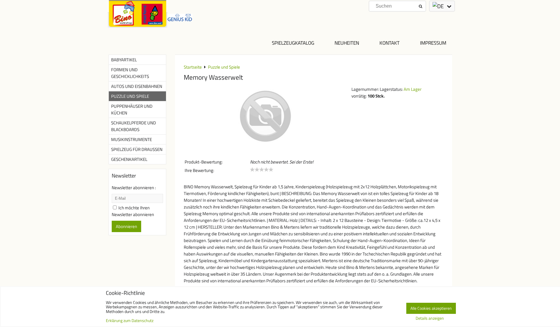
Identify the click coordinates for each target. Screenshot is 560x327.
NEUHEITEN (347, 43)
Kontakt (389, 43)
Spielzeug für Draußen (136, 149)
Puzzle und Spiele (130, 96)
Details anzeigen (430, 318)
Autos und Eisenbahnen (136, 86)
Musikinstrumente (131, 139)
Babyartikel (124, 59)
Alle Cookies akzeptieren (431, 308)
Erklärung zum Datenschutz (129, 320)
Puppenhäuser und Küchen (132, 109)
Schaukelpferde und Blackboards (133, 126)
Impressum (433, 43)
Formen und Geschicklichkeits (130, 73)
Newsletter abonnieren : (134, 187)
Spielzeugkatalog (293, 43)
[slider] (261, 169)
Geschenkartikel (129, 159)
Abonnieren (126, 226)
